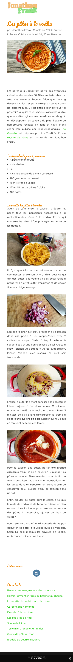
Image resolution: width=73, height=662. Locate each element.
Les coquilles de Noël (19, 617)
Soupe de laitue (16, 623)
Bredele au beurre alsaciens (23, 639)
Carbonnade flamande (20, 606)
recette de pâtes (17, 137)
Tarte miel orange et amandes (25, 628)
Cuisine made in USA (30, 34)
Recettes (56, 34)
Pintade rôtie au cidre (20, 612)
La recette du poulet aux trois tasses (28, 601)
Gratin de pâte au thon (20, 634)
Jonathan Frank (21, 30)
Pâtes (46, 34)
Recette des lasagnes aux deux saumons (31, 590)
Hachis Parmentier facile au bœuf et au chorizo (35, 595)
